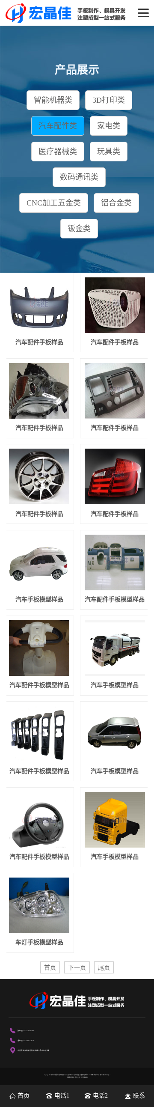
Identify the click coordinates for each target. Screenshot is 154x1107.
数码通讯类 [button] (79, 177)
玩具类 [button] (108, 151)
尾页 (104, 967)
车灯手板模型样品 (39, 942)
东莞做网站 (84, 1077)
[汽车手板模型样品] (39, 562)
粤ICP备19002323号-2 (105, 1075)
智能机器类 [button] (53, 100)
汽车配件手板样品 (39, 342)
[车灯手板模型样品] (39, 905)
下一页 (77, 967)
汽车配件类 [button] (57, 126)
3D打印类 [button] (108, 100)
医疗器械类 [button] (57, 151)
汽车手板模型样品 (39, 599)
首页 (50, 967)
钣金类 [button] (79, 228)
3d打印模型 (76, 1075)
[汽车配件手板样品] (39, 305)
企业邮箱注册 (70, 1077)
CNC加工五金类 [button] (54, 203)
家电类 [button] (108, 126)
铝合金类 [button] (116, 203)
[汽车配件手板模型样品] (115, 562)
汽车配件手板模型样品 (115, 599)
